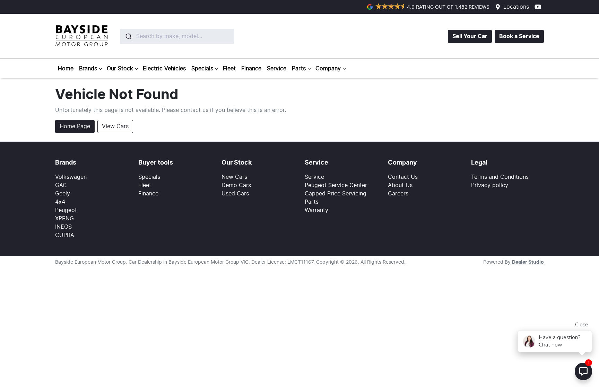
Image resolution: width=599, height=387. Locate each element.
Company (328, 68)
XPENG (64, 218)
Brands (88, 68)
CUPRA (64, 235)
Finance (251, 68)
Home (65, 68)
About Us (400, 185)
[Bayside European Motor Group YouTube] (539, 6)
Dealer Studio (528, 262)
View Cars (115, 126)
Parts (299, 68)
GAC (61, 185)
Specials (202, 68)
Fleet (229, 68)
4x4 (60, 202)
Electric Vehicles (164, 68)
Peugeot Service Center (336, 185)
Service (276, 68)
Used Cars (235, 193)
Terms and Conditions (500, 177)
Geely (62, 193)
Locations (516, 7)
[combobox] (160, 36)
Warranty (316, 210)
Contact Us (403, 177)
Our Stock (120, 68)
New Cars (234, 177)
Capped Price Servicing (335, 193)
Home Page (75, 126)
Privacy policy (489, 185)
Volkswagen (71, 177)
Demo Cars (236, 185)
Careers (398, 193)
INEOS (63, 227)
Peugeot (66, 210)
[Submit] (128, 36)
